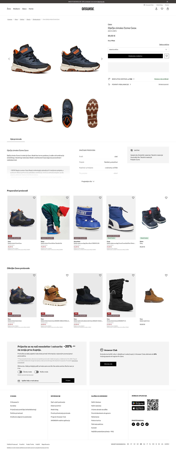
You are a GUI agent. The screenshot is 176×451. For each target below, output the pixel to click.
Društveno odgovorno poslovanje (20, 417)
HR (141, 444)
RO (153, 444)
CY (131, 444)
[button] (138, 49)
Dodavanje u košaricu (135, 56)
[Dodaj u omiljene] (166, 56)
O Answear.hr (14, 402)
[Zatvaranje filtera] (167, 1)
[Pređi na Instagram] (138, 424)
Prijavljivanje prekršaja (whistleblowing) (23, 409)
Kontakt (94, 428)
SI (156, 444)
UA (162, 444)
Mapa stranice (46, 444)
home (31, 9)
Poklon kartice (96, 420)
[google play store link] (138, 403)
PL (150, 444)
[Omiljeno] (162, 9)
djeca (24, 9)
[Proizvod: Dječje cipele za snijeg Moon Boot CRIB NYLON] (88, 218)
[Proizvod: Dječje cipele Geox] (154, 295)
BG (128, 444)
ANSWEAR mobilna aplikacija (60, 420)
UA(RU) (167, 444)
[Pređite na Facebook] (133, 424)
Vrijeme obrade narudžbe (99, 409)
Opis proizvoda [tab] (15, 139)
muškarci (16, 9)
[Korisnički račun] (156, 9)
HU (144, 444)
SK (159, 444)
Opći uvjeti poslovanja (58, 402)
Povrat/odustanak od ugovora (101, 413)
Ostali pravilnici (56, 406)
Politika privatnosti (16, 413)
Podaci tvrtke (30, 444)
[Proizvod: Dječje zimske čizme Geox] (22, 218)
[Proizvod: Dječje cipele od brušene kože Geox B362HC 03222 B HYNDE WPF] (88, 295)
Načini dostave (96, 402)
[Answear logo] (88, 9)
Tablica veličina (164, 44)
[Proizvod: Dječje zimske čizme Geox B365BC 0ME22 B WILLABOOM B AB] (55, 295)
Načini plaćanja (96, 406)
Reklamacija (95, 417)
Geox (110, 24)
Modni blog (54, 409)
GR (138, 444)
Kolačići (38, 444)
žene (9, 9)
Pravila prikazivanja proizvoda (60, 413)
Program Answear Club (58, 417)
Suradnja (13, 406)
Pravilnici (21, 444)
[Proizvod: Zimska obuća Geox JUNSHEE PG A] (121, 295)
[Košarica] (168, 9)
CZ (134, 444)
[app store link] (138, 408)
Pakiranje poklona (97, 424)
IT (147, 444)
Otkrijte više (108, 364)
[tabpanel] (88, 162)
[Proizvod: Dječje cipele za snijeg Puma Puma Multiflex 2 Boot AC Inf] (121, 218)
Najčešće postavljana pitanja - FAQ (102, 431)
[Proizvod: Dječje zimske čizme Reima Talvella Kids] (55, 218)
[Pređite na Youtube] (142, 424)
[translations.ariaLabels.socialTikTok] (147, 424)
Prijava (68, 380)
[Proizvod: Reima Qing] (154, 218)
